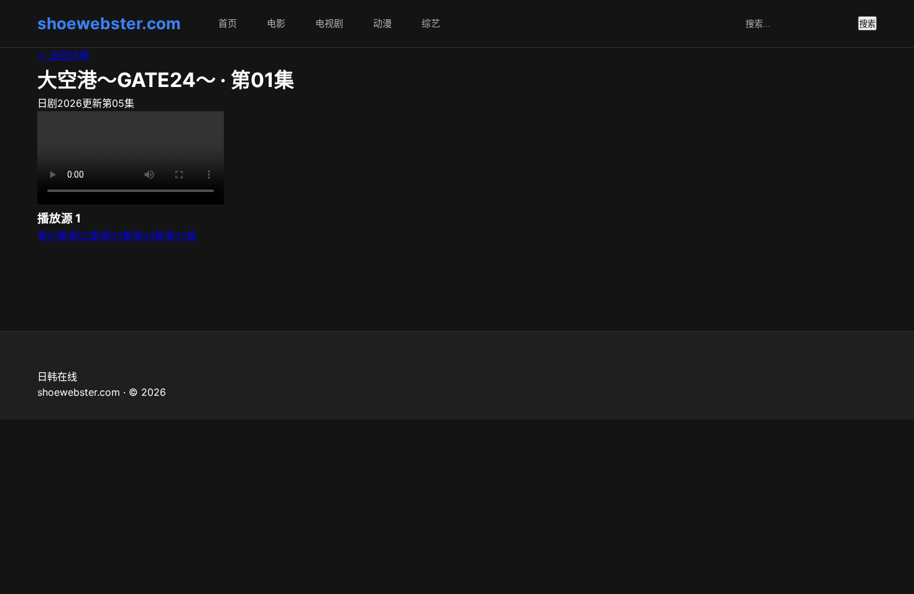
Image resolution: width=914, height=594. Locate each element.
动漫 (382, 23)
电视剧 (329, 23)
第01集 (52, 235)
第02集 (84, 235)
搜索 (867, 24)
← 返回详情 (63, 55)
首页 (227, 23)
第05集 (181, 235)
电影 (276, 23)
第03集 (116, 235)
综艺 (431, 23)
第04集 (148, 235)
